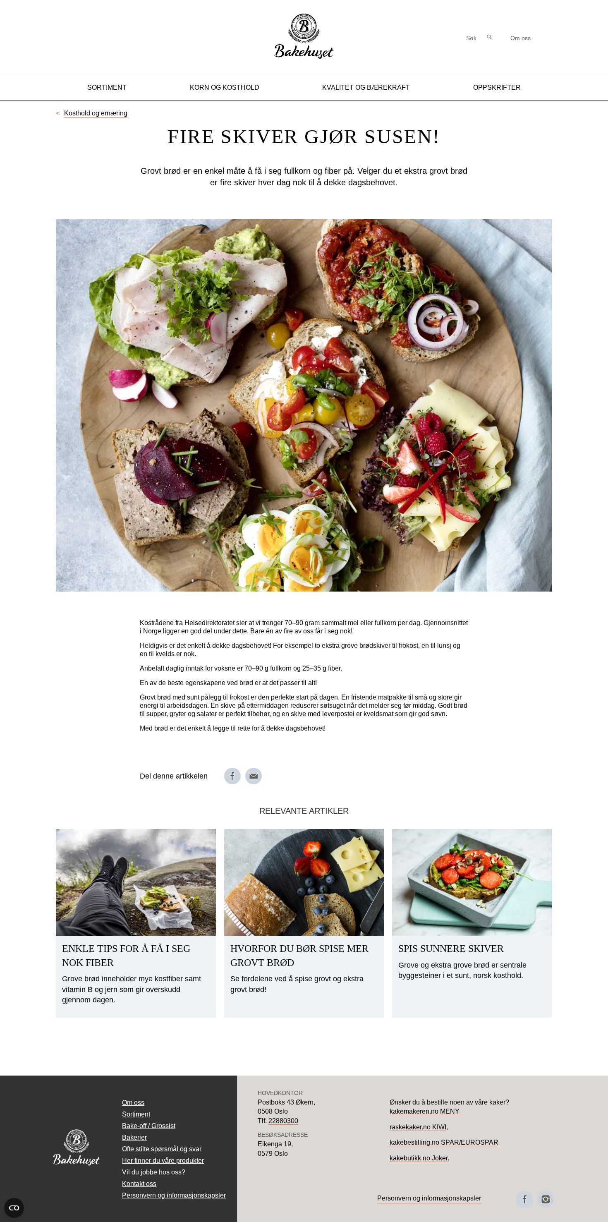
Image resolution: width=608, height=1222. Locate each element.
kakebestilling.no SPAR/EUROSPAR (444, 1142)
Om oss (520, 38)
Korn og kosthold (224, 87)
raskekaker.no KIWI (418, 1127)
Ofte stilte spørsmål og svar (161, 1149)
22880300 (283, 1120)
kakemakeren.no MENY (425, 1111)
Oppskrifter (497, 87)
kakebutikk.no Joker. (419, 1158)
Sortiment (107, 87)
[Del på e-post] (253, 776)
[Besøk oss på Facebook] (524, 1199)
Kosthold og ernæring (95, 113)
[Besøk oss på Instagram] (545, 1199)
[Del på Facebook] (232, 776)
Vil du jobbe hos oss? (153, 1172)
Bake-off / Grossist (148, 1125)
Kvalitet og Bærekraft (366, 87)
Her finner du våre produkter (163, 1160)
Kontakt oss (139, 1183)
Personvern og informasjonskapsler (174, 1195)
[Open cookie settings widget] (14, 1208)
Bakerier (134, 1137)
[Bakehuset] (304, 57)
